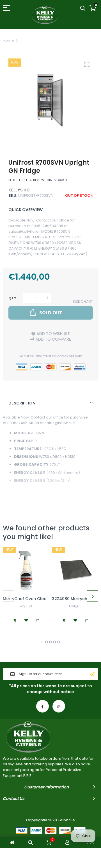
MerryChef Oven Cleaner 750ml (35, 598)
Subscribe (92, 674)
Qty (12, 298)
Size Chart (83, 301)
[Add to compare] (37, 620)
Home (8, 40)
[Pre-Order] (64, 620)
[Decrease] (26, 298)
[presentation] (8, 595)
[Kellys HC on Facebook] (42, 706)
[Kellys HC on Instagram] (58, 706)
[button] (42, 642)
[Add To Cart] (15, 620)
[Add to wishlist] (26, 620)
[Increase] (47, 298)
